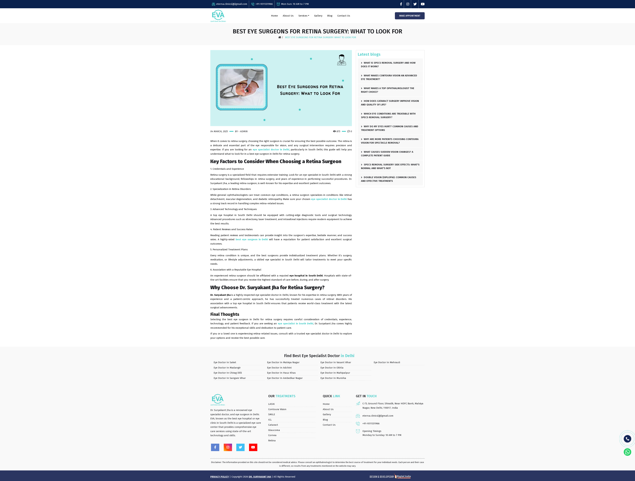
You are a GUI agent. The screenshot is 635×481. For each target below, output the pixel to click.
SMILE (271, 414)
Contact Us (343, 15)
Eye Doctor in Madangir (227, 367)
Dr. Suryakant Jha (260, 476)
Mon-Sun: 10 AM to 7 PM (295, 3)
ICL (270, 419)
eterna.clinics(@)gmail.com (231, 3)
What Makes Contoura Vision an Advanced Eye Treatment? (389, 77)
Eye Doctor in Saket (225, 362)
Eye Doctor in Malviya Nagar (283, 362)
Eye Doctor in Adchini (279, 367)
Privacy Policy (219, 476)
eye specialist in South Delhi (295, 323)
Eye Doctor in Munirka (333, 378)
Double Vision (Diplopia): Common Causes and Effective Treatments (388, 179)
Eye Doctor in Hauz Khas (281, 372)
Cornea (272, 435)
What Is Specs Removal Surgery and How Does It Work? (388, 64)
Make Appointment (409, 15)
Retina (272, 440)
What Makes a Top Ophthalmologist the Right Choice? (387, 90)
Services (302, 15)
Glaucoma (274, 430)
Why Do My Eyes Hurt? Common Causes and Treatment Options (389, 128)
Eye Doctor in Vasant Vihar (335, 362)
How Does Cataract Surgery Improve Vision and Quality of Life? (390, 102)
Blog (329, 15)
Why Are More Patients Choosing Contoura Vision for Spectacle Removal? (390, 141)
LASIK (271, 404)
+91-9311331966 (264, 3)
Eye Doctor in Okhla (331, 367)
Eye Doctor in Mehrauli (387, 362)
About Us (288, 15)
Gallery (318, 15)
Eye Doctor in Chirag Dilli (228, 372)
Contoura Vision (277, 409)
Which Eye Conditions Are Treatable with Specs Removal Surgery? (388, 115)
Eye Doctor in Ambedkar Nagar (285, 378)
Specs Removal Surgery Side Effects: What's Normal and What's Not (390, 166)
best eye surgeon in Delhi (252, 239)
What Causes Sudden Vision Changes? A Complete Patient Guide (387, 153)
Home (274, 15)
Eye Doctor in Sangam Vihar (230, 378)
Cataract (273, 424)
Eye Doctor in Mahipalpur (335, 372)
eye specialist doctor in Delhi (271, 149)
